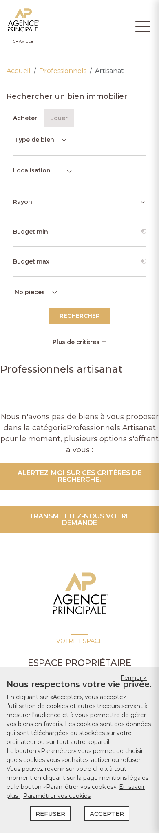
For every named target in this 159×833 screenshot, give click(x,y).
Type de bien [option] (34, 139)
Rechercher (80, 315)
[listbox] (40, 140)
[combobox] (43, 171)
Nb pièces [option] (30, 292)
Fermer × (134, 677)
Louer (59, 118)
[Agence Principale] (80, 593)
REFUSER (50, 813)
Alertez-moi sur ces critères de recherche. (79, 476)
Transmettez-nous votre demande (79, 519)
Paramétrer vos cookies (57, 796)
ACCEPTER (107, 813)
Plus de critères (77, 342)
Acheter (25, 118)
